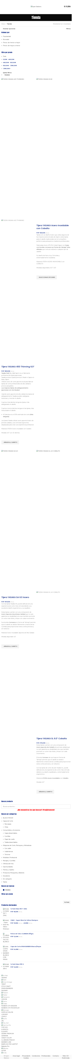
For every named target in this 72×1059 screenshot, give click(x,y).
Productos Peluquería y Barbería (13, 873)
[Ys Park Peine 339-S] (6, 966)
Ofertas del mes (8, 864)
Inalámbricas (9, 851)
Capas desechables (11, 833)
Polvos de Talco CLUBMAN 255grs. (22, 934)
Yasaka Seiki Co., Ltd (8, 373)
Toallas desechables (11, 842)
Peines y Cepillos (8, 870)
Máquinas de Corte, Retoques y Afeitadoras (17, 845)
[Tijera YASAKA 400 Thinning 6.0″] (18, 148)
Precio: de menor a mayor (11, 42)
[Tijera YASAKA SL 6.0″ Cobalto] (53, 520)
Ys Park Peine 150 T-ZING (18, 909)
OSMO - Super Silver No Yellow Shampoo (24, 920)
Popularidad (7, 36)
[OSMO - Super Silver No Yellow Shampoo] (6, 924)
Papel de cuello (10, 839)
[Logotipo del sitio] (36, 6)
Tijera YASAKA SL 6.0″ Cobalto (51, 738)
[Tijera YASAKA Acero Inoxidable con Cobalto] (53, 148)
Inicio (3, 24)
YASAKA (7, 890)
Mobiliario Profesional (10, 857)
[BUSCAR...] (68, 806)
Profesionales (45, 1056)
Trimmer (7, 854)
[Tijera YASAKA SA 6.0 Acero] (18, 520)
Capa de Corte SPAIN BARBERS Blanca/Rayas (25, 946)
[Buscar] (36, 12)
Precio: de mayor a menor (11, 45)
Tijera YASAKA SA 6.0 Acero (15, 597)
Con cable (8, 848)
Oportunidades (8, 867)
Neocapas (8, 824)
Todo (4, 56)
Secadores (6, 876)
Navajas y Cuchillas (9, 860)
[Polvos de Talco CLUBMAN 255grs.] (6, 938)
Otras (6, 827)
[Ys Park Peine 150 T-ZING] (6, 912)
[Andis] (36, 1014)
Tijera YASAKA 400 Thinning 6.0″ (17, 366)
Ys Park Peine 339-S (17, 964)
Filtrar (66, 902)
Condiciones (36, 1056)
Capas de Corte (8, 821)
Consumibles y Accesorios (11, 830)
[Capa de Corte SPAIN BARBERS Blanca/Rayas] (6, 953)
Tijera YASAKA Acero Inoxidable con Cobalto (52, 227)
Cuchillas (7, 836)
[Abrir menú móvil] (2, 6)
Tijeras (5, 882)
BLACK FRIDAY (8, 818)
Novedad (6, 39)
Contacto (56, 1056)
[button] (10, 442)
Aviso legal (16, 1056)
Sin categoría (7, 879)
